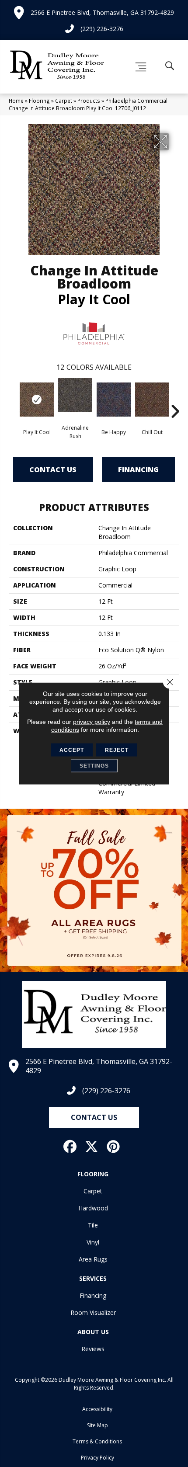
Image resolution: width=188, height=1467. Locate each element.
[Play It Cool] (36, 399)
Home (16, 100)
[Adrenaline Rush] (75, 395)
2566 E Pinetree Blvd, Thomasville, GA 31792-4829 (102, 12)
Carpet (63, 100)
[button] (94, 1117)
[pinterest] (113, 1146)
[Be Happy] (113, 399)
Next (174, 398)
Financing (138, 469)
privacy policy (91, 721)
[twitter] (92, 1146)
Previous (13, 398)
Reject (117, 750)
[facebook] (70, 1146)
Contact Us (53, 469)
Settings (94, 766)
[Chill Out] (152, 399)
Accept (71, 750)
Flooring (39, 100)
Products (88, 100)
